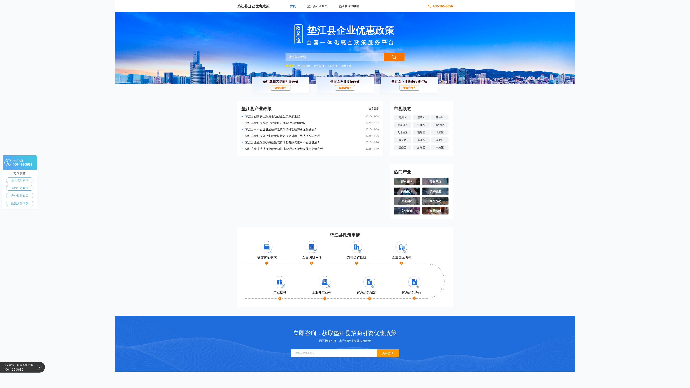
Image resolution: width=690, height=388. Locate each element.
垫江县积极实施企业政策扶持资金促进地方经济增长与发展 (282, 136)
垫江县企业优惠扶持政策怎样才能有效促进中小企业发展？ (282, 142)
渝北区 (440, 140)
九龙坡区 (402, 132)
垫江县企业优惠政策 (253, 6)
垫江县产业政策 (317, 6)
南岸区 (421, 132)
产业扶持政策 (19, 196)
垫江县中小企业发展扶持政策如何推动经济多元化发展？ (281, 129)
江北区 (421, 124)
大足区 (402, 140)
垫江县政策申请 (349, 6)
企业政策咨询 (19, 180)
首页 (293, 6)
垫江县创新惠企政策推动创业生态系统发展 (272, 116)
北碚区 (440, 132)
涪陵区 (421, 117)
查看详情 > (281, 87)
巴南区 (402, 147)
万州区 (402, 117)
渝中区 (440, 117)
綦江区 (421, 140)
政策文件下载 (19, 203)
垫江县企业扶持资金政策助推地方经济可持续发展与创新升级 (284, 149)
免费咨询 (388, 353)
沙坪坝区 (440, 124)
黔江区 (421, 147)
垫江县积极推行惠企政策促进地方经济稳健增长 (275, 123)
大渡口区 (402, 124)
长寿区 (440, 147)
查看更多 (374, 108)
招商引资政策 (19, 188)
